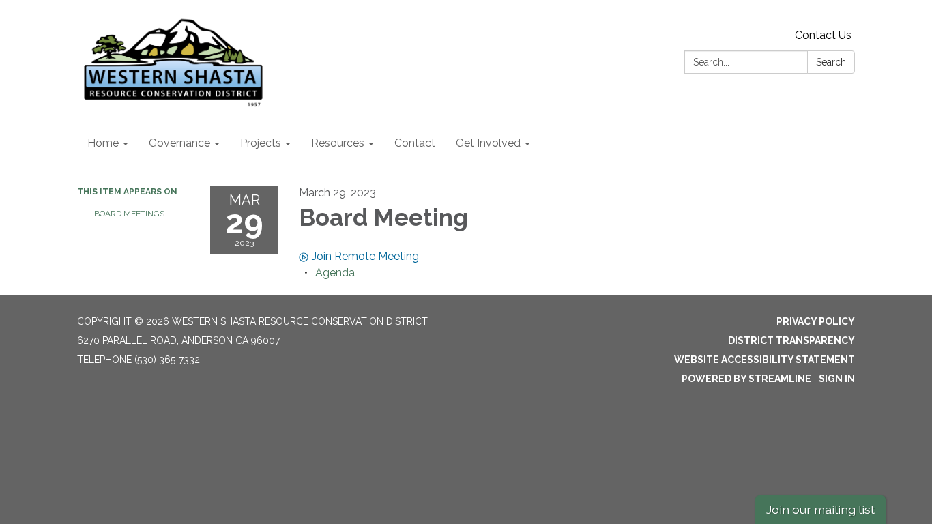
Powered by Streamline (746, 378)
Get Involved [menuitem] (488, 142)
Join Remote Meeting (365, 256)
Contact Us (823, 35)
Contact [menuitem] (414, 142)
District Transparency (791, 340)
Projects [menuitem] (260, 142)
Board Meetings (129, 213)
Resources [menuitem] (337, 142)
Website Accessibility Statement (764, 359)
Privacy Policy (815, 321)
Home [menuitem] (103, 142)
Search (831, 62)
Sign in (837, 378)
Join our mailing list (820, 509)
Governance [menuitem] (179, 142)
